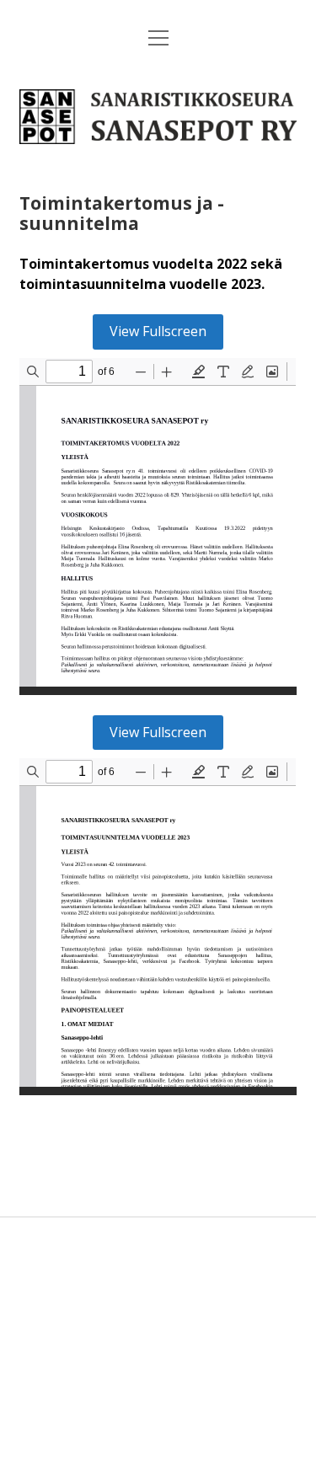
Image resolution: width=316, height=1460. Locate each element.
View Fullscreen (158, 331)
